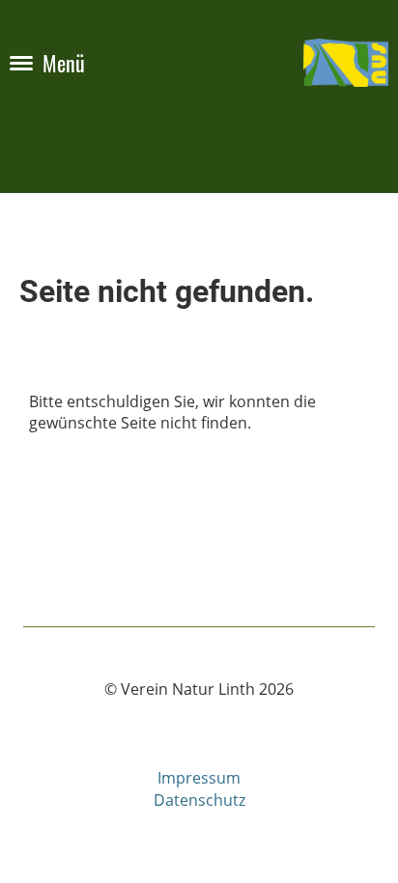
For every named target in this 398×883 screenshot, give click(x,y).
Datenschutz (199, 800)
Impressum (199, 777)
